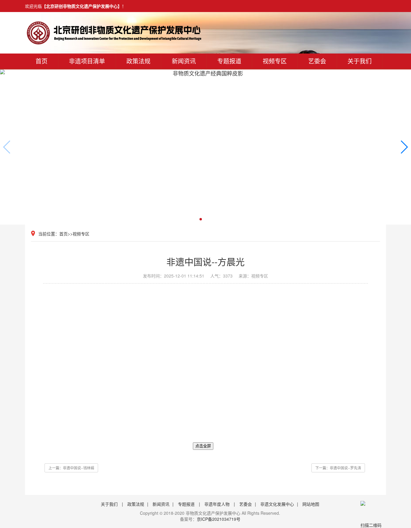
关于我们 (109, 504)
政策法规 (138, 61)
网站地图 (310, 504)
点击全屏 (203, 446)
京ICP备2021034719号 (218, 519)
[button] (404, 147)
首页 (42, 61)
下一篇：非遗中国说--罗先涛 (338, 467)
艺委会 (245, 504)
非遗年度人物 (217, 504)
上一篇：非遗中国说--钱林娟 (71, 467)
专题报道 (229, 61)
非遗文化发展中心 (277, 504)
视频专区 (275, 61)
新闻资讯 (184, 61)
